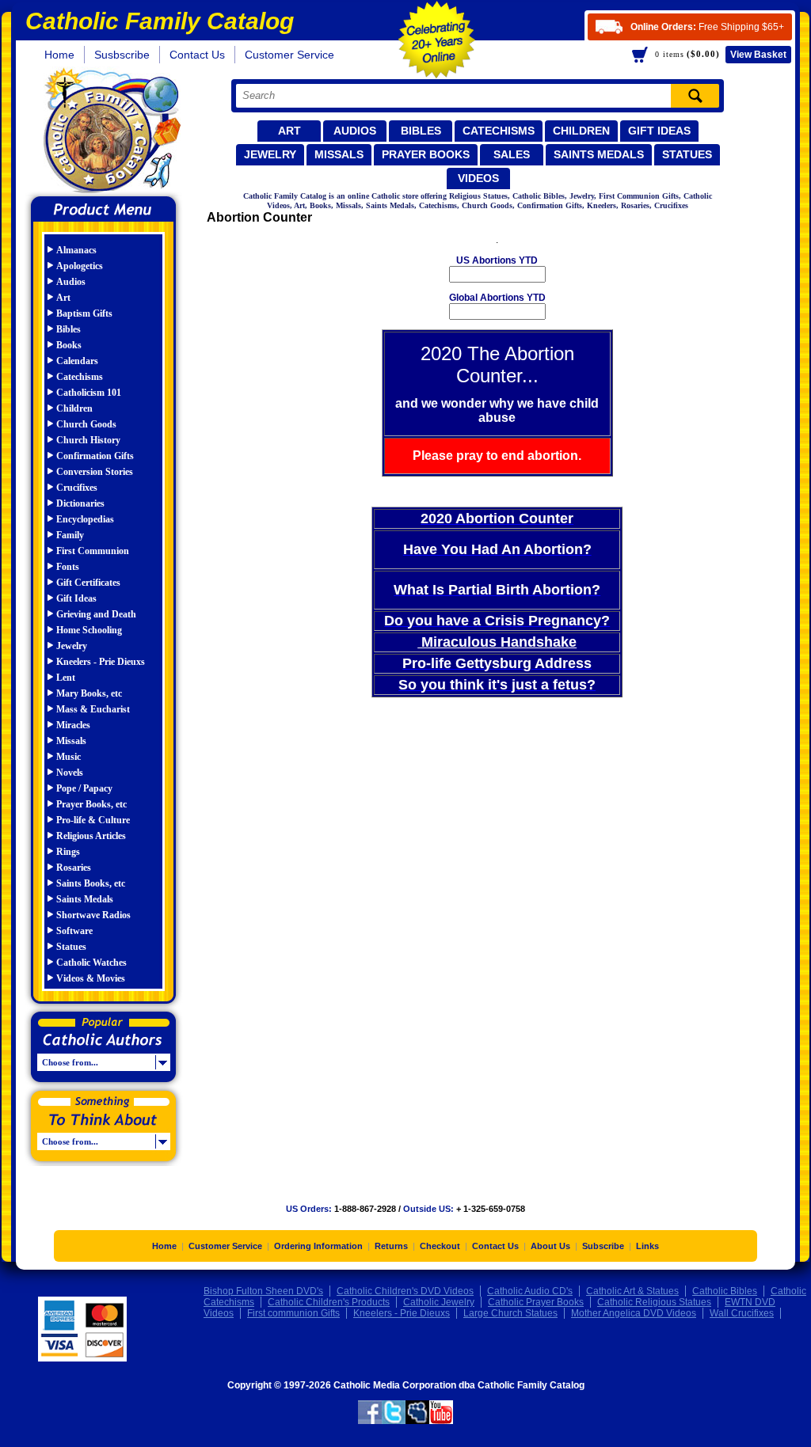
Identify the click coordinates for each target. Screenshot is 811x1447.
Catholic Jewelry (438, 1302)
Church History (88, 440)
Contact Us (197, 54)
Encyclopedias (85, 519)
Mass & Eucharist (93, 709)
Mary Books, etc (89, 693)
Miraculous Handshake (497, 642)
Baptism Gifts (84, 313)
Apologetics (79, 266)
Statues (687, 154)
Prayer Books (426, 154)
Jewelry (270, 154)
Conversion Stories (94, 471)
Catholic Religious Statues (654, 1302)
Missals (339, 154)
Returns (391, 1246)
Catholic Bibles (724, 1291)
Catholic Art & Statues (632, 1291)
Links (647, 1246)
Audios (354, 130)
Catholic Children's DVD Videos (405, 1291)
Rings (68, 851)
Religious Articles (91, 835)
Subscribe (603, 1246)
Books (69, 345)
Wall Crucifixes (742, 1313)
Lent (65, 677)
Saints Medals (599, 154)
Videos (478, 178)
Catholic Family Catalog (110, 132)
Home (59, 54)
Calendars (77, 360)
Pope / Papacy (84, 788)
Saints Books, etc (90, 883)
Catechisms (499, 130)
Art (289, 130)
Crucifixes (76, 487)
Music (68, 756)
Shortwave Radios (93, 915)
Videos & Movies (90, 978)
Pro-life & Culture (93, 820)
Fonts (67, 566)
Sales (511, 154)
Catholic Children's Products (329, 1302)
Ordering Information (318, 1246)
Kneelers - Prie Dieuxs (100, 661)
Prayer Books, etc (91, 804)
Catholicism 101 (88, 392)
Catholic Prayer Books (536, 1302)
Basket (758, 54)
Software (74, 930)
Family (70, 535)
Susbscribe (122, 54)
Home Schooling (89, 630)
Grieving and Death (96, 614)
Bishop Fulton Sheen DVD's (263, 1291)
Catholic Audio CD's (530, 1291)
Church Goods (86, 424)
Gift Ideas (659, 130)
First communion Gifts (293, 1313)
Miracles (73, 725)
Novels (69, 772)
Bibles (421, 130)
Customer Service (289, 54)
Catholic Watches (91, 962)
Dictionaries (80, 503)
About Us (550, 1246)
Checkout (440, 1246)
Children (581, 130)
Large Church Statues (510, 1313)
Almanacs (76, 250)
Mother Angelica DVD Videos (633, 1313)
